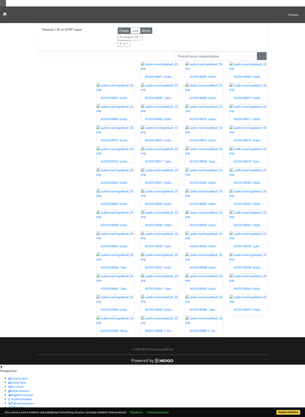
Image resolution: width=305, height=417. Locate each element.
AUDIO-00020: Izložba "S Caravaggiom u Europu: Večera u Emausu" (117, 183)
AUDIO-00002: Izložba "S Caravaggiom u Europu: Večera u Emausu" (206, 77)
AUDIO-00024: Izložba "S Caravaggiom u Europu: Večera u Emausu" (117, 204)
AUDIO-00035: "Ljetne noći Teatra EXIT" (250, 246)
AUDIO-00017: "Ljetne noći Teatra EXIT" (162, 161)
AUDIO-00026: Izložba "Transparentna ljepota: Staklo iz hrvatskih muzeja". (206, 204)
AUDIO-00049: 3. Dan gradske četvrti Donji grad (162, 331)
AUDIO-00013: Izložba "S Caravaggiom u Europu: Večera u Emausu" (162, 140)
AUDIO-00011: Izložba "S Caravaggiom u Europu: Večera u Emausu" (250, 119)
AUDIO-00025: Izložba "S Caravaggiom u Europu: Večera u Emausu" (162, 204)
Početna (293, 15)
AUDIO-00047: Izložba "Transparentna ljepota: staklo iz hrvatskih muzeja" (250, 309)
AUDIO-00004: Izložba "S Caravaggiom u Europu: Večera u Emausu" (117, 98)
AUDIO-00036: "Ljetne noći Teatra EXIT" (117, 267)
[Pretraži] (262, 56)
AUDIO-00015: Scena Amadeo (250, 140)
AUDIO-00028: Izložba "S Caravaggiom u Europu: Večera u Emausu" (117, 225)
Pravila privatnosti (158, 412)
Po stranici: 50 (129, 37)
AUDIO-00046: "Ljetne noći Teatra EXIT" (206, 309)
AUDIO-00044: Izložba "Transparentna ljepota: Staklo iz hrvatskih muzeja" (117, 309)
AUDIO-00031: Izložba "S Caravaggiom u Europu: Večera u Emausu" (250, 225)
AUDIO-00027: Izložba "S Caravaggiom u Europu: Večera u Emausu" (250, 204)
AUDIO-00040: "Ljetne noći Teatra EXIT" (117, 288)
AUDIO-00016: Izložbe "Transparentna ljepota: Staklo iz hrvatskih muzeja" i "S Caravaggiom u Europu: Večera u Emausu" (117, 161)
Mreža (146, 30)
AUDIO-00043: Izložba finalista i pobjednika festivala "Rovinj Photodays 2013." (250, 288)
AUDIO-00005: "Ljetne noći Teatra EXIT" (162, 98)
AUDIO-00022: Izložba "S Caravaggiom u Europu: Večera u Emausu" (206, 183)
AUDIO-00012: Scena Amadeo (117, 140)
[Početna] (5, 15)
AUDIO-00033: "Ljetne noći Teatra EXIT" (162, 246)
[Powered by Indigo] (152, 360)
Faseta (124, 30)
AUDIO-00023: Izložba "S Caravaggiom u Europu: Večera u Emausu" (250, 183)
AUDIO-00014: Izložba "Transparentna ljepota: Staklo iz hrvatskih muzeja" (206, 140)
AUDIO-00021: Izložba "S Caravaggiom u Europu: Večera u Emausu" (162, 183)
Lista (135, 30)
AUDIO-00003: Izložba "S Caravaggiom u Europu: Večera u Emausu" (250, 77)
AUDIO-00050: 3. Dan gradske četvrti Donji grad (206, 331)
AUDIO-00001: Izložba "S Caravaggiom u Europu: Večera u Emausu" (162, 77)
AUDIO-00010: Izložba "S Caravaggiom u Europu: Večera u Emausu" (206, 119)
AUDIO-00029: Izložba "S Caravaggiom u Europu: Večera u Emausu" (162, 225)
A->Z (123, 43)
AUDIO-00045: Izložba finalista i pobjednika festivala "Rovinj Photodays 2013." (162, 309)
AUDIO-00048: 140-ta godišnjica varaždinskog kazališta (117, 331)
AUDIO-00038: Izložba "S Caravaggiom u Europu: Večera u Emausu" (206, 267)
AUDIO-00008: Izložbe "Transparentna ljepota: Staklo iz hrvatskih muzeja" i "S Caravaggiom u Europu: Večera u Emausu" (117, 119)
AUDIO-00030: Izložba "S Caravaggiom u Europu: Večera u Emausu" (206, 225)
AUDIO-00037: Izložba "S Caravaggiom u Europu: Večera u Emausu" (162, 267)
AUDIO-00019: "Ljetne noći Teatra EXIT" (250, 161)
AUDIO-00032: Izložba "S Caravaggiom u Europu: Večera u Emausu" (117, 246)
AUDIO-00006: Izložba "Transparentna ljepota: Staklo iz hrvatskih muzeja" (206, 98)
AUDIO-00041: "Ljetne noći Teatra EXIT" (162, 288)
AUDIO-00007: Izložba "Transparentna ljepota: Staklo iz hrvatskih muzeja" (250, 98)
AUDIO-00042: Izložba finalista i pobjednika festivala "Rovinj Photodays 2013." (206, 288)
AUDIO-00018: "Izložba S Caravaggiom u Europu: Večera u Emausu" (206, 161)
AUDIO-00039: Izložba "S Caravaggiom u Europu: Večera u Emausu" (250, 267)
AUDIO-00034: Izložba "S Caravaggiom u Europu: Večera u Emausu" (206, 246)
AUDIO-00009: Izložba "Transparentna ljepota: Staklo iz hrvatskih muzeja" (162, 119)
